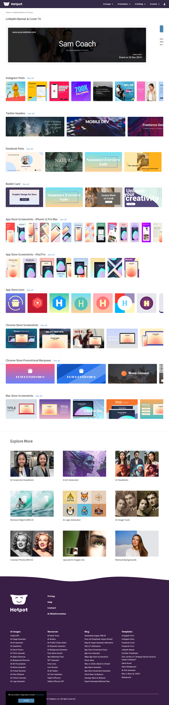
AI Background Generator (57, 650)
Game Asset (127, 663)
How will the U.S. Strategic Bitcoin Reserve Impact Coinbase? (139, 658)
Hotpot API (14, 636)
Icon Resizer (52, 667)
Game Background (129, 667)
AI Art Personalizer (18, 664)
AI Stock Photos (16, 650)
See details (40, 695)
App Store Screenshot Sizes (95, 650)
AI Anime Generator (18, 667)
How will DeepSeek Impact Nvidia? (98, 639)
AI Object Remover (17, 657)
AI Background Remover (20, 660)
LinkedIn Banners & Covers (22, 12)
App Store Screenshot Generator (97, 671)
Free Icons (51, 664)
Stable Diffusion (54, 678)
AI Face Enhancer (17, 674)
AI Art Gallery (52, 671)
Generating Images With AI (95, 636)
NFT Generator (53, 660)
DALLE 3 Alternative (92, 646)
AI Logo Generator (17, 681)
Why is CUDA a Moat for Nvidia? (97, 664)
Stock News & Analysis (93, 674)
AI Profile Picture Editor (56, 643)
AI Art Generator (16, 643)
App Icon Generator (92, 653)
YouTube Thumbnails (130, 653)
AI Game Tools (53, 636)
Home (8, 12)
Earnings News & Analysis (95, 678)
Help (49, 602)
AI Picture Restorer (18, 671)
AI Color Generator (54, 674)
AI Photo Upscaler (17, 653)
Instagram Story (128, 639)
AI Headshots (15, 646)
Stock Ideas (89, 660)
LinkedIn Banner (128, 650)
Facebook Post (128, 646)
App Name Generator (92, 667)
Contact (51, 607)
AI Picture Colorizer (18, 678)
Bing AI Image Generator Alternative (98, 643)
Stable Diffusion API (55, 681)
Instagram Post (128, 636)
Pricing (51, 596)
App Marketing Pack (55, 657)
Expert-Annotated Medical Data (97, 681)
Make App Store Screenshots (96, 657)
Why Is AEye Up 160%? (131, 674)
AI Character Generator (56, 646)
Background (126, 677)
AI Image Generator (18, 639)
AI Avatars (51, 639)
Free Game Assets (55, 653)
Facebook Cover (128, 643)
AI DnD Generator (129, 670)
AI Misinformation (56, 613)
